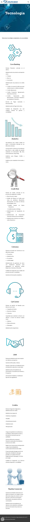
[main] (15, 13)
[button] (1, 2)
